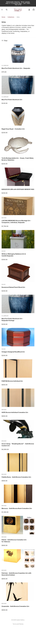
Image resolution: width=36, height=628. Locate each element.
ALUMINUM (5, 65)
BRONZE (4, 217)
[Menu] (2, 10)
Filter (6, 41)
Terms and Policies (18, 624)
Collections (11, 17)
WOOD (4, 251)
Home (3, 17)
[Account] (29, 9)
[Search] (6, 9)
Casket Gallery (20, 620)
